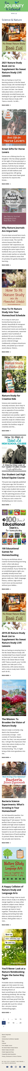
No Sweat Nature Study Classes (10, 1047)
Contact (4, 1036)
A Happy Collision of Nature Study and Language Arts (12, 890)
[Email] (7, 1067)
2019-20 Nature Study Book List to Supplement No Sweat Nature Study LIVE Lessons (14, 639)
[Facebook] (11, 1067)
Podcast (4, 1043)
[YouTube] (24, 1067)
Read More (6, 105)
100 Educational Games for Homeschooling (10, 551)
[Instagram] (16, 1067)
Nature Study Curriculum (8, 1050)
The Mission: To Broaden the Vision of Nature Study (13, 722)
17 (8, 1023)
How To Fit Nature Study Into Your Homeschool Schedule (13, 312)
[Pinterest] (20, 1067)
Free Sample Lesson (7, 1045)
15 (20, 1019)
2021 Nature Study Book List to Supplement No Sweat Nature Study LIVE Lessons (14, 69)
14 (15, 1019)
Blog (3, 1041)
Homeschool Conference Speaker (10, 1039)
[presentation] (14, 41)
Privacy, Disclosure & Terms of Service (11, 1056)
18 (13, 1023)
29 (20, 1023)
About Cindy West (6, 1034)
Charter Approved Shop (8, 1052)
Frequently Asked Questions (9, 1054)
